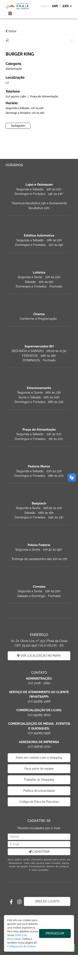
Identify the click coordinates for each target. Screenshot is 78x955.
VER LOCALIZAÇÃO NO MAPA (40, 655)
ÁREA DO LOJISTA (47, 901)
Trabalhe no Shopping (39, 779)
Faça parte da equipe (39, 768)
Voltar (11, 31)
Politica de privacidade (39, 790)
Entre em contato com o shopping (39, 757)
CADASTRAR (40, 851)
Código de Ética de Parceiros (39, 801)
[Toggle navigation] (10, 13)
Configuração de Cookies (21, 946)
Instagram (18, 125)
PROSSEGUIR (55, 933)
